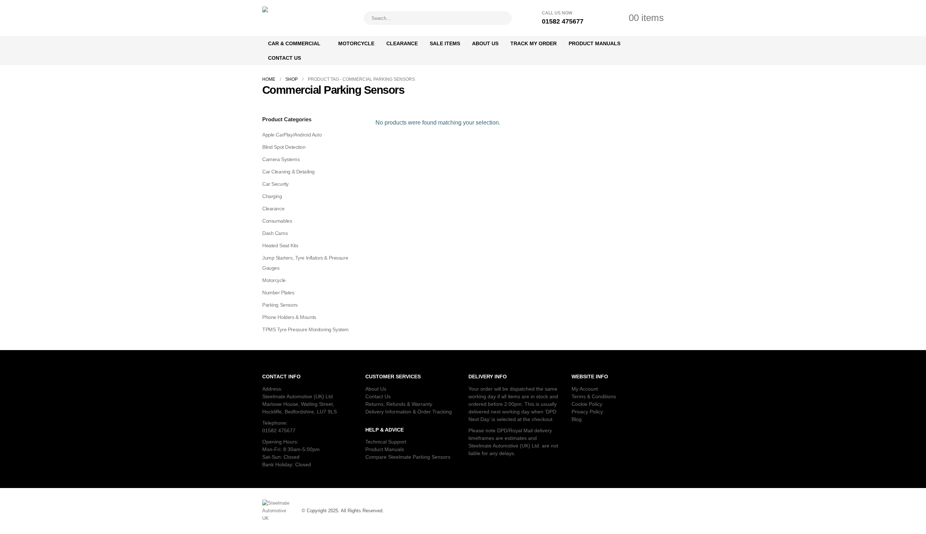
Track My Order (533, 43)
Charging (272, 196)
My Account (585, 389)
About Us (485, 43)
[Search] (501, 18)
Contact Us (284, 58)
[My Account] (600, 18)
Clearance (402, 43)
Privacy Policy (587, 412)
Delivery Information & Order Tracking (408, 412)
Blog (577, 419)
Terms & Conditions (594, 396)
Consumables (277, 221)
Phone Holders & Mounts (289, 317)
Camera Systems (281, 159)
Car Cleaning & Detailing (288, 172)
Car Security (275, 184)
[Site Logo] (307, 18)
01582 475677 (279, 430)
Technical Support (385, 442)
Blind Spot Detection (284, 147)
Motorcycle (356, 43)
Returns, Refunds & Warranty (398, 404)
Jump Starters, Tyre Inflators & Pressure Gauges (305, 263)
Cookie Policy (587, 404)
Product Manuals (594, 43)
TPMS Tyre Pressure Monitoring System (305, 329)
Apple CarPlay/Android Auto (292, 135)
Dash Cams (275, 233)
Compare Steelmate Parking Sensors (407, 457)
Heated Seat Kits (280, 245)
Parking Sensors (280, 305)
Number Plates (278, 292)
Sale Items (445, 43)
